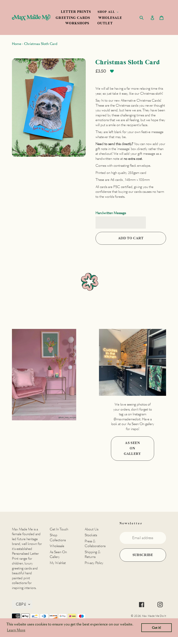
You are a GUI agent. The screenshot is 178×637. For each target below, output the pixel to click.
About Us (91, 529)
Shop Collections (58, 537)
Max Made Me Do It (154, 616)
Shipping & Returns (92, 554)
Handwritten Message (111, 213)
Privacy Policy (94, 563)
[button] (112, 73)
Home (16, 43)
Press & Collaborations (95, 543)
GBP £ (21, 604)
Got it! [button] (156, 627)
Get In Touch (59, 529)
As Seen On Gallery (132, 448)
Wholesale (57, 546)
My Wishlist (58, 563)
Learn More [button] (16, 630)
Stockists (91, 535)
